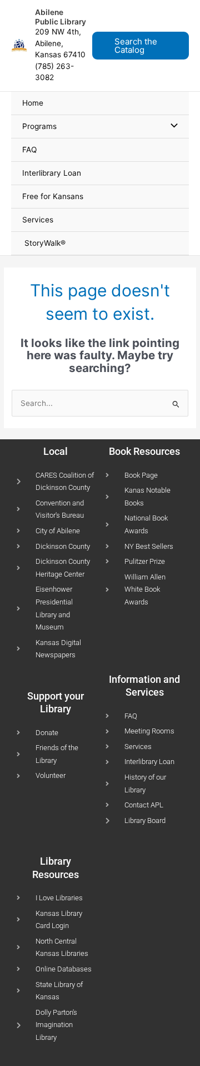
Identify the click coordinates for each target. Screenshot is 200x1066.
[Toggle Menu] (171, 126)
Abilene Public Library (60, 17)
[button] (144, 46)
